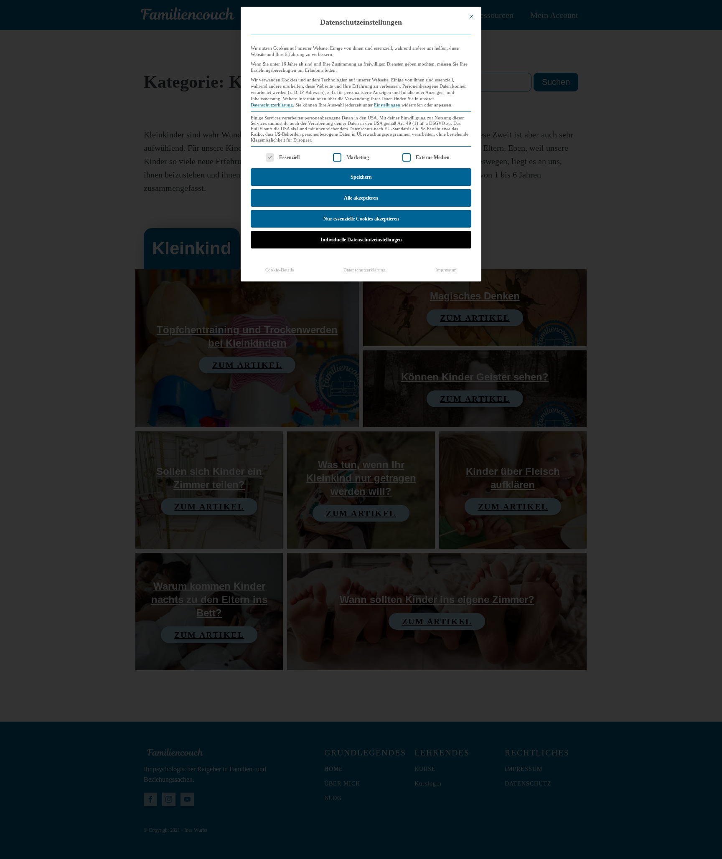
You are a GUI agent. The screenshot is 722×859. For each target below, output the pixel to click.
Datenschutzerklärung (272, 105)
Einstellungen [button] (387, 105)
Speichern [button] (361, 177)
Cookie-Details (279, 270)
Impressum (446, 270)
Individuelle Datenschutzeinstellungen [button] (361, 240)
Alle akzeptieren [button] (361, 198)
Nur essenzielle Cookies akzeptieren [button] (361, 219)
